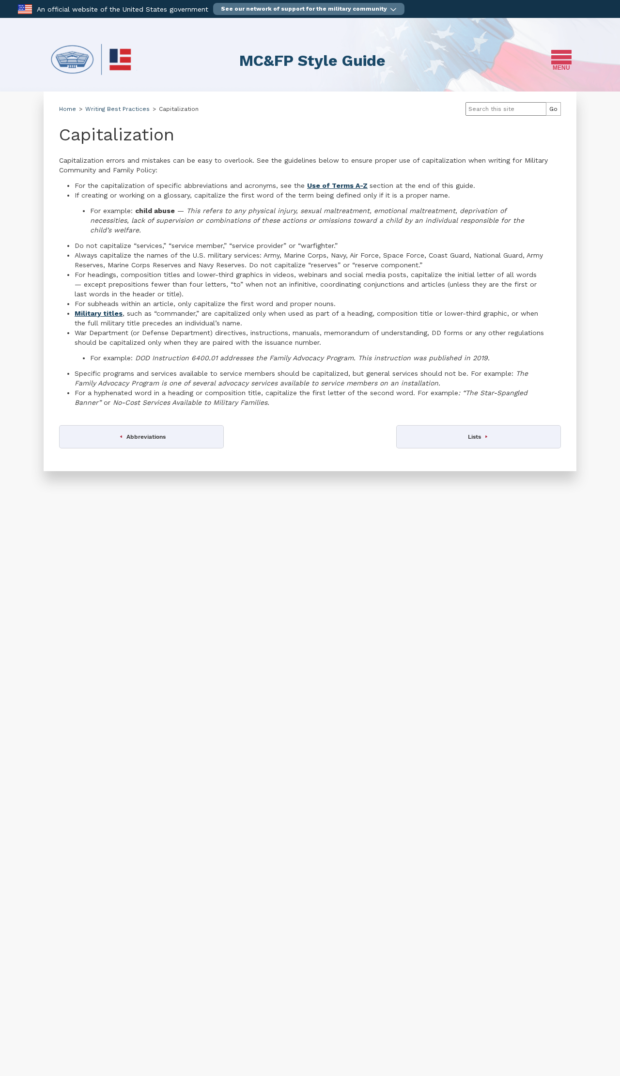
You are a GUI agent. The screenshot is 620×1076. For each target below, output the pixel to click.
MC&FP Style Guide (312, 60)
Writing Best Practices (117, 109)
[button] (308, 9)
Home (67, 109)
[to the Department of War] (25, 8)
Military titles (99, 313)
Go (553, 109)
